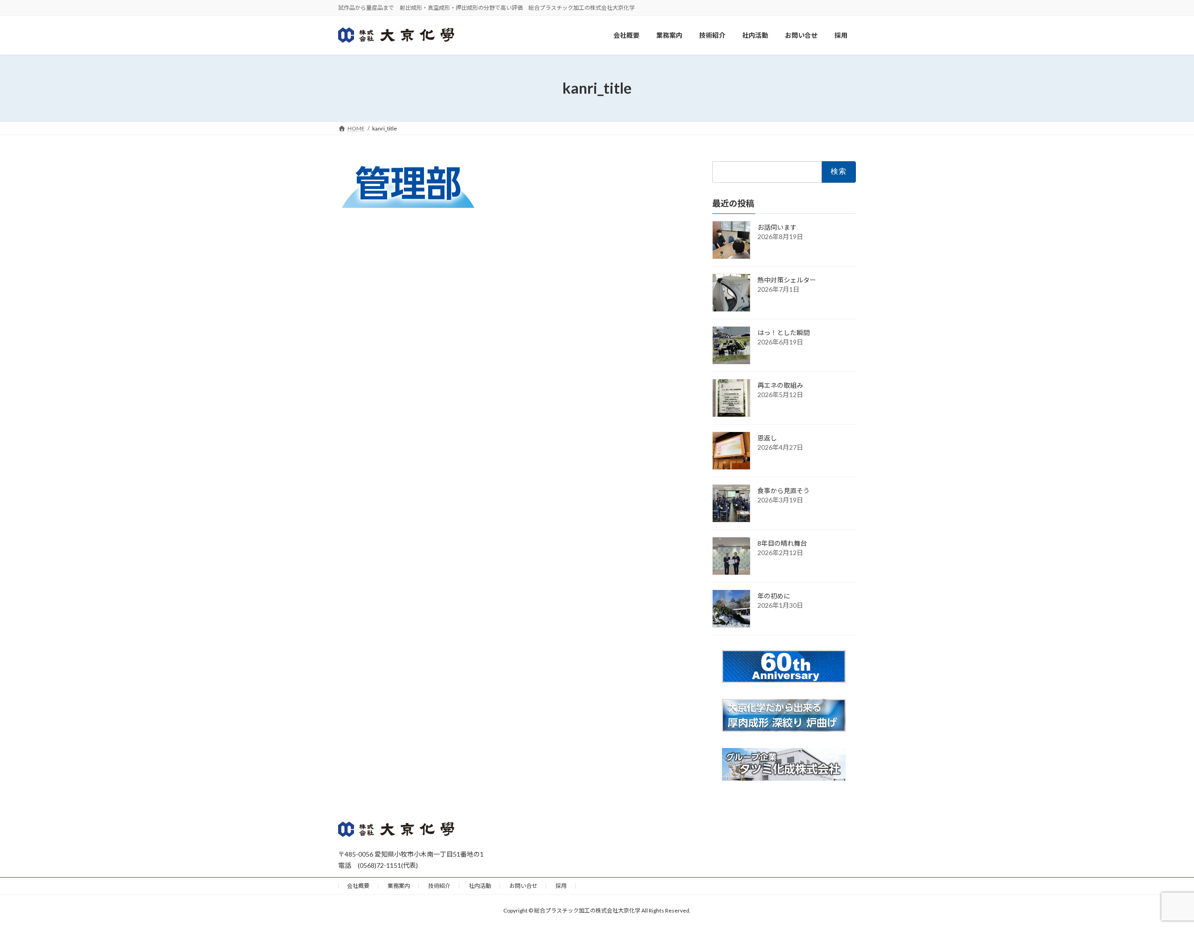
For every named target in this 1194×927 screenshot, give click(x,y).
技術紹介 (439, 885)
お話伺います (777, 227)
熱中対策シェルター (786, 280)
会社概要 (358, 885)
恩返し (767, 438)
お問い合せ (523, 885)
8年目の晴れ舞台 (782, 543)
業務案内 (399, 885)
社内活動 (480, 885)
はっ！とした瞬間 (783, 332)
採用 (561, 885)
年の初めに (773, 596)
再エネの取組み (780, 385)
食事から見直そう (783, 490)
